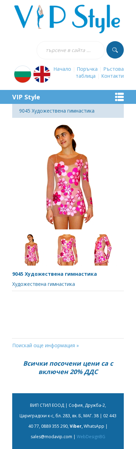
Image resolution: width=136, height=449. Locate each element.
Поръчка (87, 69)
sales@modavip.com (51, 437)
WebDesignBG (91, 437)
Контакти (112, 76)
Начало (62, 69)
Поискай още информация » (45, 345)
